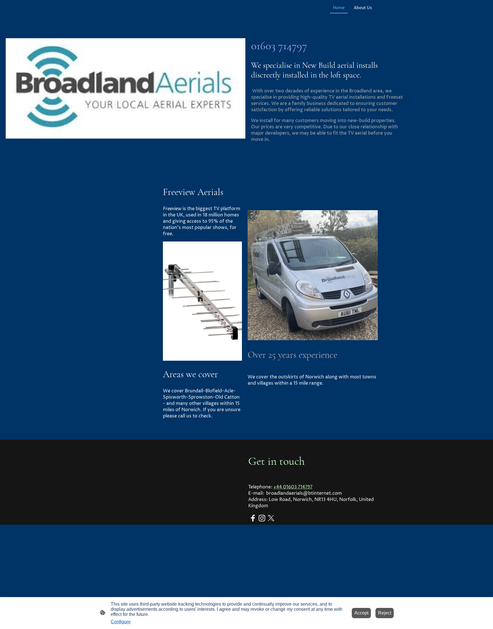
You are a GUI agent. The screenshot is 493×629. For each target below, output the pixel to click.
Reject (384, 612)
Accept (361, 612)
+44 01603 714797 (292, 487)
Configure (121, 621)
